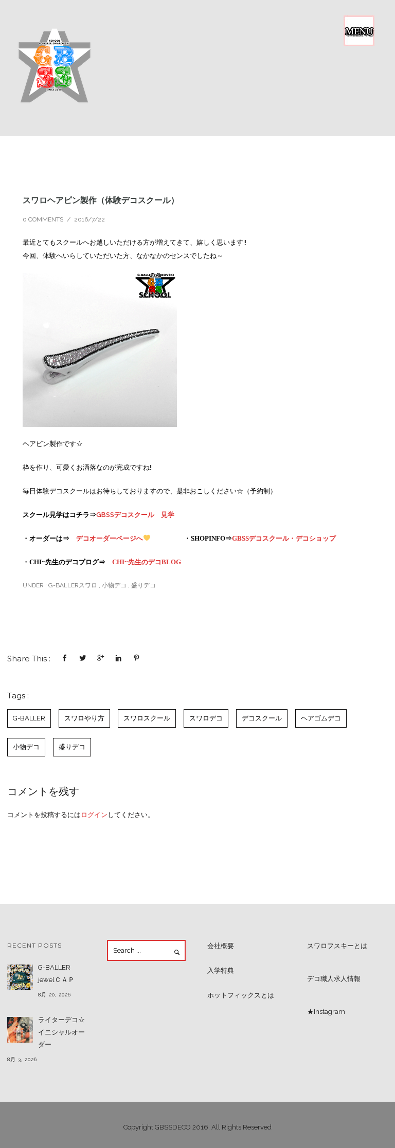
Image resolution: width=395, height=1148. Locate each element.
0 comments (43, 219)
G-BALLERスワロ (72, 585)
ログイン (94, 815)
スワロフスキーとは (337, 946)
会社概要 (220, 946)
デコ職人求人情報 (334, 979)
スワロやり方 (84, 718)
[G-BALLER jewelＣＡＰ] (20, 977)
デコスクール (262, 718)
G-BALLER (29, 718)
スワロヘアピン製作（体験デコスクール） (101, 200)
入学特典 (220, 970)
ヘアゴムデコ (321, 718)
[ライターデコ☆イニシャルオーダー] (20, 1030)
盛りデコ (143, 585)
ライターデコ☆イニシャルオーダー (61, 1032)
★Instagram (326, 1011)
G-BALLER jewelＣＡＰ (56, 974)
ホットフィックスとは (240, 995)
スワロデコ (206, 718)
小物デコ (114, 585)
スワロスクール (146, 718)
